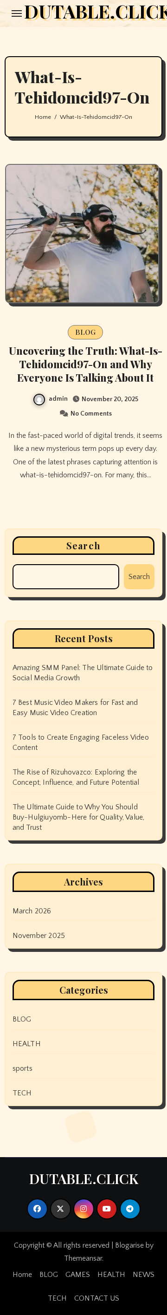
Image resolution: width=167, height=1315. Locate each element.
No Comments (91, 413)
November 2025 (39, 935)
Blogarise (129, 1245)
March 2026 (32, 911)
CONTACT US (96, 1298)
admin (58, 399)
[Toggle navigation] (16, 13)
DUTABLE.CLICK (83, 1178)
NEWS (143, 1274)
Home (22, 1274)
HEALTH (27, 1044)
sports (22, 1068)
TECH (22, 1093)
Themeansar (83, 1258)
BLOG (85, 332)
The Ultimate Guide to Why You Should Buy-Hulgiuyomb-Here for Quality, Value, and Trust (79, 817)
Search (83, 545)
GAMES (77, 1274)
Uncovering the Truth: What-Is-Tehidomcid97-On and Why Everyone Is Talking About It (85, 364)
